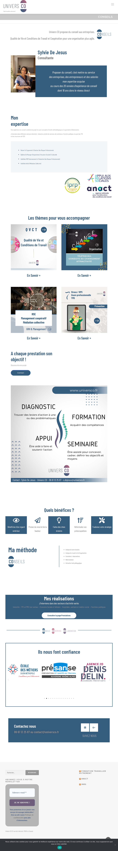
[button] (8, 679)
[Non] (115, 845)
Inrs (83, 784)
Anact (84, 779)
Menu (113, 4)
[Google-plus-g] (94, 727)
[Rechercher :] (15, 772)
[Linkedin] (85, 727)
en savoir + (33, 275)
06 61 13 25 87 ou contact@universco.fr (36, 732)
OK (60, 847)
